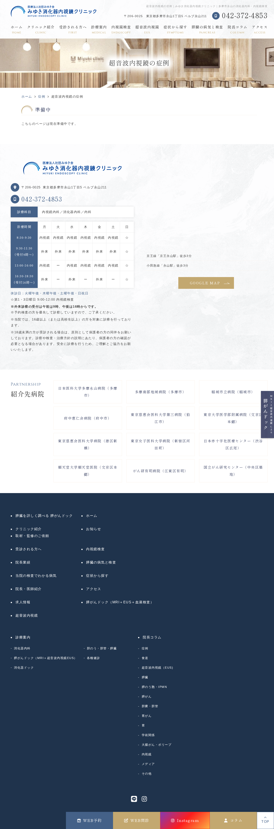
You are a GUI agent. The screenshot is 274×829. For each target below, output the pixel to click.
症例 (145, 648)
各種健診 (93, 658)
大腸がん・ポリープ (156, 744)
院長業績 (22, 562)
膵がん (147, 696)
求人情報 (22, 602)
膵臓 (145, 677)
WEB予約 (92, 820)
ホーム (17, 29)
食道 (145, 658)
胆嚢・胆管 (150, 706)
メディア (148, 764)
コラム (236, 820)
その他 (147, 773)
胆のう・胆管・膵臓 (102, 648)
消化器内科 (22, 648)
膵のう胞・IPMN (154, 687)
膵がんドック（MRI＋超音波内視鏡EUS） (45, 658)
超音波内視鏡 (147, 29)
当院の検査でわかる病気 (36, 575)
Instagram (188, 820)
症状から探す (175, 29)
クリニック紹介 (41, 29)
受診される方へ (73, 29)
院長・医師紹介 (28, 589)
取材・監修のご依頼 (32, 536)
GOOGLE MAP (205, 283)
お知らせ (93, 529)
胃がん (147, 715)
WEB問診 (139, 820)
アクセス (260, 29)
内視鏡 (147, 754)
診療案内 (99, 29)
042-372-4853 (41, 199)
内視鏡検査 (121, 29)
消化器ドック (24, 667)
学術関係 (148, 735)
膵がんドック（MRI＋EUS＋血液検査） (120, 602)
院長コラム (237, 29)
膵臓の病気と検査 (207, 29)
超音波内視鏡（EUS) (157, 667)
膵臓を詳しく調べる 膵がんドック (44, 515)
